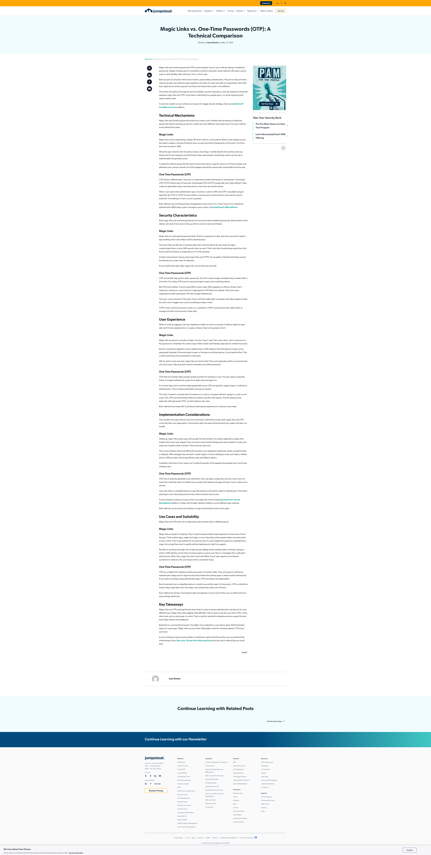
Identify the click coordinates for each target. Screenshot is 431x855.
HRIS (178, 787)
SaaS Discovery (182, 809)
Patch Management (183, 798)
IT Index (235, 807)
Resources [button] (251, 10)
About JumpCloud (267, 762)
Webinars (236, 800)
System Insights (182, 820)
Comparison (209, 807)
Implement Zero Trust (212, 786)
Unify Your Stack (210, 800)
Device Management (184, 780)
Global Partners (238, 773)
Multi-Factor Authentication (186, 791)
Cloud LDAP (181, 769)
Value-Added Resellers (240, 784)
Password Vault (182, 794)
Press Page (264, 776)
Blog (234, 804)
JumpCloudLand (238, 822)
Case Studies (237, 815)
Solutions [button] (208, 10)
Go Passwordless (211, 783)
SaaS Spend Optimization (185, 812)
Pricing (230, 10)
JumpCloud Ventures (267, 784)
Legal (193, 838)
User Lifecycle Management (186, 827)
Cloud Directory (182, 766)
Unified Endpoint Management (187, 823)
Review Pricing (156, 790)
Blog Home (149, 59)
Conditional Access (183, 776)
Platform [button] (219, 10)
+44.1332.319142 (155, 769)
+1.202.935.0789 (157, 763)
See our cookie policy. (76, 853)
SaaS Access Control (184, 805)
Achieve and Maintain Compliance (216, 762)
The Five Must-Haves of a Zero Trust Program (270, 125)
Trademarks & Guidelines (228, 838)
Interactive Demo (238, 811)
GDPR (208, 838)
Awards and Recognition (269, 780)
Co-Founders (265, 769)
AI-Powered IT (209, 766)
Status (263, 811)
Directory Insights (183, 784)
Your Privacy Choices (246, 838)
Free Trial (281, 11)
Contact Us (266, 3)
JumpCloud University (240, 818)
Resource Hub (237, 793)
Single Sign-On (182, 816)
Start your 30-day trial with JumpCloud (194, 640)
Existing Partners (238, 769)
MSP (234, 762)
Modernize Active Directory (214, 790)
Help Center (265, 804)
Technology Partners (239, 776)
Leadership (264, 766)
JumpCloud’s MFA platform (224, 207)
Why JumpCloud (194, 10)
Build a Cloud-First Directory (214, 776)
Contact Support (266, 797)
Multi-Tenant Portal (239, 766)
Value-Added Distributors (241, 780)
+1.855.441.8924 (155, 766)
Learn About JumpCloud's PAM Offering (270, 136)
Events (235, 797)
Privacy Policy (178, 838)
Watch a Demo (266, 10)
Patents (215, 838)
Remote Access (182, 802)
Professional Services (268, 800)
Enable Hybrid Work (212, 779)
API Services (181, 762)
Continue (409, 850)
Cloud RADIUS (182, 773)
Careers (263, 773)
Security (244, 652)
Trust (187, 838)
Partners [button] (239, 10)
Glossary (264, 807)
